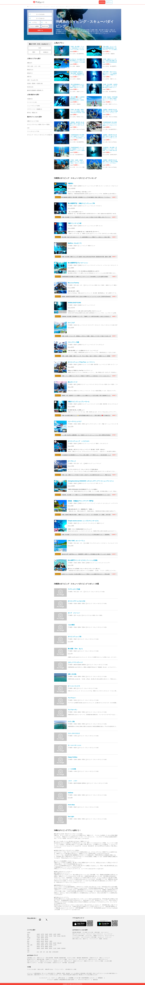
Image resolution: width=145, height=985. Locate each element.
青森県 (38, 934)
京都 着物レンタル (31, 957)
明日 (33, 52)
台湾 (28, 952)
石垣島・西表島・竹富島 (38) (35, 83)
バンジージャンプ (93, 938)
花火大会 (105, 938)
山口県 (54, 944)
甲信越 (28, 937)
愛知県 (46, 941)
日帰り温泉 (97, 932)
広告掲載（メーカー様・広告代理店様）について (81, 978)
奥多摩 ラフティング (58, 961)
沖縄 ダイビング (40, 957)
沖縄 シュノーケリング (104, 957)
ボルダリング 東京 (71, 957)
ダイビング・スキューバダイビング (95, 934)
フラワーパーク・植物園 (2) (34, 109)
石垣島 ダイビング (94, 957)
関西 (28, 943)
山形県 (54, 934)
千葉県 (54, 936)
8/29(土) (45, 52)
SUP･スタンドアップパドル (78, 934)
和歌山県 (59, 943)
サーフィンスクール (109, 935)
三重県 (50, 941)
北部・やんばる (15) (32, 80)
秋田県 (50, 934)
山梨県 (38, 937)
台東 (41, 952)
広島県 (50, 944)
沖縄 (28, 950)
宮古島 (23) (30, 87)
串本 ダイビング (68, 961)
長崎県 (46, 948)
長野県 (42, 937)
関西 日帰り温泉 (40, 959)
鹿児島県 (63, 948)
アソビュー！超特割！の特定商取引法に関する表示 (60, 979)
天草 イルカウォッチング (33, 961)
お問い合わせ (61, 978)
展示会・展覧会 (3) (32, 112)
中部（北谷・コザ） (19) (33, 66)
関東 (28, 936)
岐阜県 (42, 941)
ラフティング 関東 (62, 959)
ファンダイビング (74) (33, 131)
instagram (40, 920)
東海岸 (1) (30, 73)
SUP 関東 (64, 962)
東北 (28, 934)
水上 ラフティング (83, 959)
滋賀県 (38, 943)
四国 (28, 946)
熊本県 (50, 948)
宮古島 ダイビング (57, 962)
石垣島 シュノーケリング (51, 959)
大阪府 (46, 943)
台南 (47, 952)
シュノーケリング (108, 934)
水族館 (100, 938)
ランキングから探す (31, 969)
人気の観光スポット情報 (70, 969)
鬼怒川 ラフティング (77, 961)
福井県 (46, 939)
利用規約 (100, 978)
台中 (44, 952)
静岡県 (38, 941)
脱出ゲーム (85, 938)
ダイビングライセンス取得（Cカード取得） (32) (38, 126)
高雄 (50, 952)
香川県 (42, 946)
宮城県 (46, 934)
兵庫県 (50, 943)
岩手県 (42, 934)
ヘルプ (52, 978)
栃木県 (38, 936)
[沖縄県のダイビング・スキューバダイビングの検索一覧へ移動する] (72, 24)
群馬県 (42, 936)
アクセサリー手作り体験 (78, 935)
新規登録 (102, 2)
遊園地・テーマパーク (98, 935)
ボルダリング (101, 937)
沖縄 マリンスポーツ (32, 962)
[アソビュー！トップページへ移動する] (38, 2)
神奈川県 (63, 936)
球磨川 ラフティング (88, 961)
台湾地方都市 (55, 952)
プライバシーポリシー (84, 979)
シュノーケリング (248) (33, 105)
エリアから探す (31, 930)
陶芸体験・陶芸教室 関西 (60, 957)
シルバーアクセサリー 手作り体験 (88, 937)
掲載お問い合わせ (49, 969)
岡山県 (46, 944)
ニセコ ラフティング (72, 959)
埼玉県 (50, 936)
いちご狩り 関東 (108, 961)
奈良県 (54, 943)
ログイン (109, 2)
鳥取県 (38, 944)
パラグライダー (88, 935)
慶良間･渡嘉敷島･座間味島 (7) (35, 90)
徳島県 (38, 946)
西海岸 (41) (30, 69)
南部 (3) (29, 76)
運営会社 (95, 979)
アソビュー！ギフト (59, 969)
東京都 (58, 936)
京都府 (42, 943)
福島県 (58, 934)
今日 (39, 48)
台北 (38, 952)
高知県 (50, 946)
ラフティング (108, 937)
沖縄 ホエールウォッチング (46, 961)
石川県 (42, 939)
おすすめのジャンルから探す (80, 930)
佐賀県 (42, 948)
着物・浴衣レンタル (77, 938)
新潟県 (46, 937)
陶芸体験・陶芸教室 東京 (82, 957)
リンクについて (43, 978)
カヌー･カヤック (104, 932)
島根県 (42, 944)
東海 (28, 941)
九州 (28, 948)
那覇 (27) (29, 63)
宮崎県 (58, 948)
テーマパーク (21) (32, 102)
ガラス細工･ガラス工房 (87, 932)
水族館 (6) (30, 99)
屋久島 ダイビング (31, 959)
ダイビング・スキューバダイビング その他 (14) (39, 135)
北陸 (28, 939)
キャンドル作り (76, 937)
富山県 (38, 939)
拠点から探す (41, 969)
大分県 (54, 948)
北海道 (28, 932)
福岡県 (38, 948)
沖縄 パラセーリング (103, 959)
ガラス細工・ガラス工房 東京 (44, 962)
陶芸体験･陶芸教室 (76, 932)
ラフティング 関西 (99, 961)
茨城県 (46, 936)
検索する (40, 30)
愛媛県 (46, 946)
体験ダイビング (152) (33, 121)
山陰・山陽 (29, 944)
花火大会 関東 (71, 962)
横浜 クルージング (93, 959)
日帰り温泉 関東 (49, 957)
